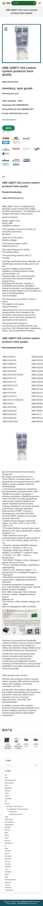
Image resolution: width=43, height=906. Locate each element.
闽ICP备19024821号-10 (24, 903)
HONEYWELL (9, 819)
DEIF (6, 785)
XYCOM (7, 885)
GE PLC (7, 804)
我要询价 (8, 128)
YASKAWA (8, 887)
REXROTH (8, 859)
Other (6, 848)
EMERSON (8, 788)
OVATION (8, 851)
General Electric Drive (15, 814)
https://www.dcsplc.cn (9, 119)
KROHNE (7, 827)
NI (5, 846)
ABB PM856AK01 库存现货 (18, 746)
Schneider (8, 864)
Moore (6, 838)
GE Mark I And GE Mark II (15, 806)
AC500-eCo (26, 745)
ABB (8, 132)
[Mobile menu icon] (39, 3)
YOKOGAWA (9, 890)
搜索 (36, 766)
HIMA (6, 817)
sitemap (34, 903)
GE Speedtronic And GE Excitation (17, 809)
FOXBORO (8, 798)
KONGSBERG (9, 825)
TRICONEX (8, 872)
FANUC (7, 796)
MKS (6, 832)
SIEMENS (8, 866)
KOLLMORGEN (9, 822)
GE (6, 801)
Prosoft (7, 853)
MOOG (7, 835)
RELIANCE (8, 856)
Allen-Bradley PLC (10, 780)
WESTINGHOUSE (10, 880)
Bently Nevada (9, 783)
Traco (6, 869)
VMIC (6, 877)
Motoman (7, 840)
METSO (7, 830)
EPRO (7, 793)
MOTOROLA (8, 843)
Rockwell (7, 861)
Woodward (8, 882)
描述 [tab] (3, 176)
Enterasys (8, 791)
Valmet (7, 874)
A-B (6, 775)
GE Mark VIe (13, 811)
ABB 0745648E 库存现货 (7, 746)
